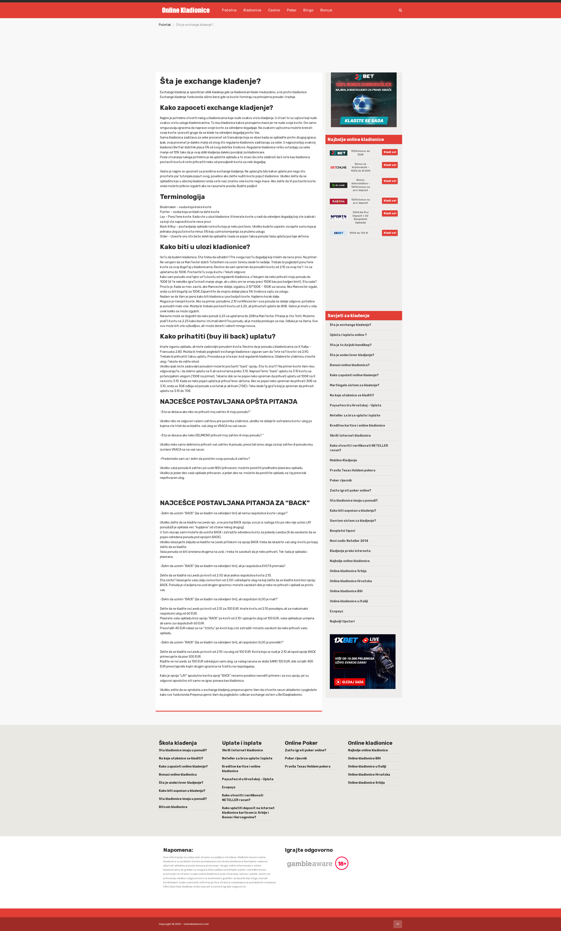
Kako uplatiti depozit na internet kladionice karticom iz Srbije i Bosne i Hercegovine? (248, 812)
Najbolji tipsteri (342, 621)
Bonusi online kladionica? (350, 365)
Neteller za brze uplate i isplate (355, 415)
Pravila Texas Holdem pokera (352, 470)
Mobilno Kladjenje (343, 460)
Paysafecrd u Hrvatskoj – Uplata (355, 405)
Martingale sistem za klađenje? (354, 385)
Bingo (308, 10)
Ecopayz (336, 611)
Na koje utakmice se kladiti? (352, 395)
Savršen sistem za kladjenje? (353, 521)
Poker (292, 10)
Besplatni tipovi (342, 531)
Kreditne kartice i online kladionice (357, 425)
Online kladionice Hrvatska (351, 581)
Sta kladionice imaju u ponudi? (354, 500)
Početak (165, 25)
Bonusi (326, 10)
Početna (229, 10)
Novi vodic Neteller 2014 (349, 541)
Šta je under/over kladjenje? (352, 355)
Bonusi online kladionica (178, 774)
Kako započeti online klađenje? (354, 375)
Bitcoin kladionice (173, 807)
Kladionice (252, 10)
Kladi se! (390, 152)
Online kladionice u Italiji (349, 601)
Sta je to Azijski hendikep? (351, 345)
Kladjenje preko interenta (350, 551)
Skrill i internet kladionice (350, 435)
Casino (274, 10)
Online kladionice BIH (346, 591)
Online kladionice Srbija (348, 571)
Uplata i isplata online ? (348, 335)
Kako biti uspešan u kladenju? (353, 511)
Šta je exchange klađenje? (350, 325)
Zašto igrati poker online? (350, 490)
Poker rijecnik (341, 480)
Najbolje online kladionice (350, 561)
